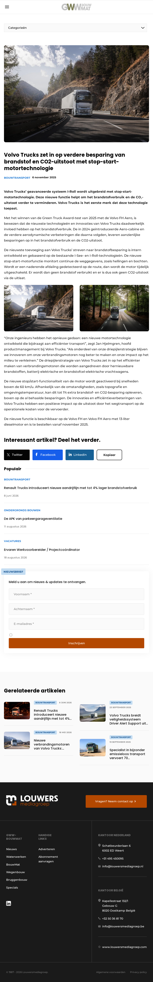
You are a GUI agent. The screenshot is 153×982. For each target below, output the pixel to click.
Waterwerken (16, 857)
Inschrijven (76, 643)
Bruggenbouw (16, 880)
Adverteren (46, 849)
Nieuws (11, 849)
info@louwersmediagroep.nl (122, 866)
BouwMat (13, 864)
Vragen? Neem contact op (114, 801)
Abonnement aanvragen (48, 859)
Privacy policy (138, 972)
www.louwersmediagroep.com (124, 947)
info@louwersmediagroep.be (123, 926)
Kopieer (109, 455)
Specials (12, 887)
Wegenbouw (15, 872)
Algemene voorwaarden (110, 972)
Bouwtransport (17, 177)
